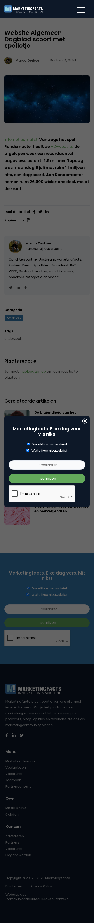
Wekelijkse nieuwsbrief (49, 450)
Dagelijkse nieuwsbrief (49, 444)
